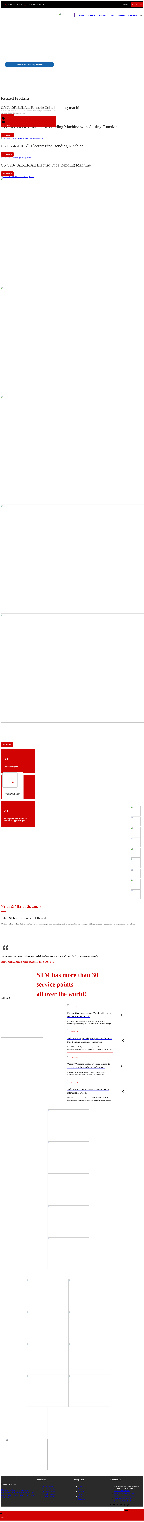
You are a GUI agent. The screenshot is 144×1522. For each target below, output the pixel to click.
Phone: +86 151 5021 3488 (123, 1501)
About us (81, 1491)
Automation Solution (48, 1496)
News (112, 15)
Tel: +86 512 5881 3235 (122, 1491)
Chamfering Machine (48, 1494)
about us (102, 15)
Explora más (7, 744)
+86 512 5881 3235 (16, 4)
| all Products (6, 125)
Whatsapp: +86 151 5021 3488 (124, 1496)
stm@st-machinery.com (38, 4)
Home (81, 15)
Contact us (81, 1499)
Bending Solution (47, 1486)
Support (121, 15)
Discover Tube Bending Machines (29, 64)
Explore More (7, 135)
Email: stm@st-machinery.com (124, 1493)
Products (91, 15)
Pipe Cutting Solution (48, 1489)
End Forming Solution (48, 1491)
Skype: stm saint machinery (123, 1498)
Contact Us (132, 15)
